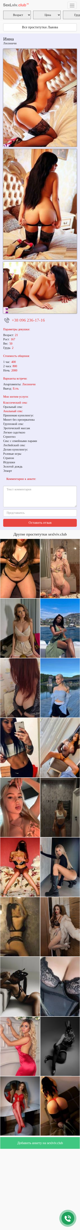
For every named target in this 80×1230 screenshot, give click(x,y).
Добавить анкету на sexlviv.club (40, 1143)
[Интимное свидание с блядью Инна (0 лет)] (40, 204)
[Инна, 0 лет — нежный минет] (40, 287)
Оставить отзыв (40, 522)
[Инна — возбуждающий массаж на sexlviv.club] (40, 98)
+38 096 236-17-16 (28, 320)
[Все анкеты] (16, 5)
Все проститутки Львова (40, 27)
